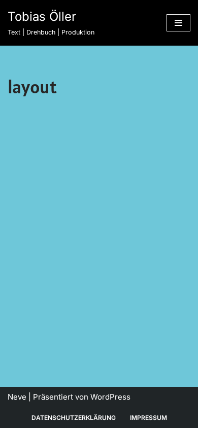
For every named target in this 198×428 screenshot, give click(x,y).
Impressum (148, 417)
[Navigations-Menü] (178, 22)
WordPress (110, 397)
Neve (17, 397)
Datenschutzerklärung (73, 417)
